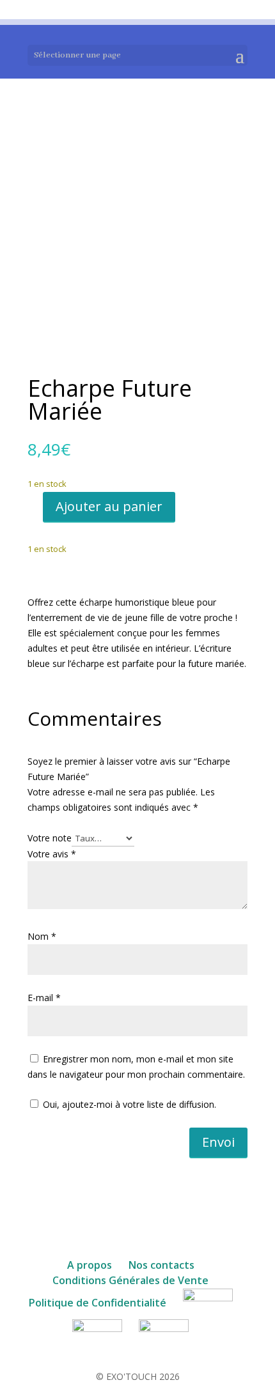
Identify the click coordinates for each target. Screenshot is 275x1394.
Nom (42, 936)
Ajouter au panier (109, 506)
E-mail (44, 998)
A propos (89, 1265)
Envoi (218, 1142)
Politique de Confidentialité (97, 1303)
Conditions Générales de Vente (130, 1280)
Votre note (50, 838)
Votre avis (52, 854)
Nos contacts (161, 1265)
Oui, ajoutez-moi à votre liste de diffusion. (128, 1104)
